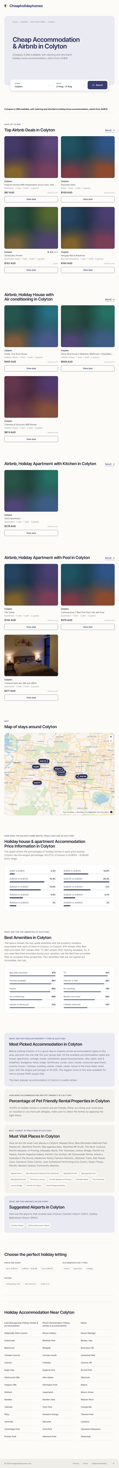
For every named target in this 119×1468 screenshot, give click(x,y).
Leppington (48, 1392)
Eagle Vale (9, 1370)
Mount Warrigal (88, 1333)
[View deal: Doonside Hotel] (88, 157)
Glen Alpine (48, 1377)
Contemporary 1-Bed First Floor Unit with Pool (82, 612)
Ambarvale (9, 1340)
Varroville (8, 1421)
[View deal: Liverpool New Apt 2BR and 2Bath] (31, 655)
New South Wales (38, 22)
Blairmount (9, 1348)
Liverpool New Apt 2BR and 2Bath (20, 683)
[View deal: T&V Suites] (31, 585)
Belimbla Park (49, 1340)
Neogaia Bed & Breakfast (73, 255)
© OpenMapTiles (81, 812)
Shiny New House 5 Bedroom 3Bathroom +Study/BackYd (88, 354)
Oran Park (47, 1407)
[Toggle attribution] (111, 812)
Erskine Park (10, 1436)
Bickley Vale (86, 1340)
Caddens (85, 1421)
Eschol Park (86, 1370)
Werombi (47, 1421)
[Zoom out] (111, 741)
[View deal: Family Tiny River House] (31, 326)
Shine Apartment (12, 518)
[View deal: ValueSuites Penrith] (31, 228)
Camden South (50, 1355)
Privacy (76, 1463)
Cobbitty (47, 1362)
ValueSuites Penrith (13, 255)
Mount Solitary (49, 1333)
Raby (6, 1414)
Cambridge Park (12, 1429)
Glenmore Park (49, 1436)
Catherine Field (88, 1355)
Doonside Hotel (68, 184)
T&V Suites (9, 612)
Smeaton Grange (50, 1414)
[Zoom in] (111, 737)
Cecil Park (47, 1429)
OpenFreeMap (68, 812)
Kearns (84, 1384)
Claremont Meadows (91, 1429)
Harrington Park (50, 1384)
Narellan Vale (49, 1399)
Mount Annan (87, 1392)
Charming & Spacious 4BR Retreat (20, 424)
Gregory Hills (10, 1384)
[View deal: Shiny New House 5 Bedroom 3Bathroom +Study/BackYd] (88, 326)
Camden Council (12, 1355)
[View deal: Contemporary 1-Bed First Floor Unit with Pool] (88, 585)
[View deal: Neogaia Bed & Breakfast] (88, 228)
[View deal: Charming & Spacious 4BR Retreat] (31, 397)
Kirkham (8, 1392)
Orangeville (86, 1407)
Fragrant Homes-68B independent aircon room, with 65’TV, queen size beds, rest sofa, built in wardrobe (53, 184)
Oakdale (8, 1407)
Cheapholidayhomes (26, 6)
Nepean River (87, 1399)
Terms (85, 1463)
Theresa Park (87, 1414)
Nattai (83, 1323)
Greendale (86, 1436)
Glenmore (85, 1377)
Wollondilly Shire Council (15, 1333)
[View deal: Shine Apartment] (31, 491)
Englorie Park (49, 1370)
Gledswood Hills (12, 1377)
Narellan (8, 1399)
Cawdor (8, 1362)
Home (15, 22)
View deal (31, 199)
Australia (24, 22)
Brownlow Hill (87, 1348)
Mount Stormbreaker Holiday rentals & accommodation (56, 1324)
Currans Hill (86, 1362)
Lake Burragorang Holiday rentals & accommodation (21, 1324)
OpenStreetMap (103, 812)
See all (110, 130)
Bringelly (47, 1348)
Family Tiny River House (15, 354)
